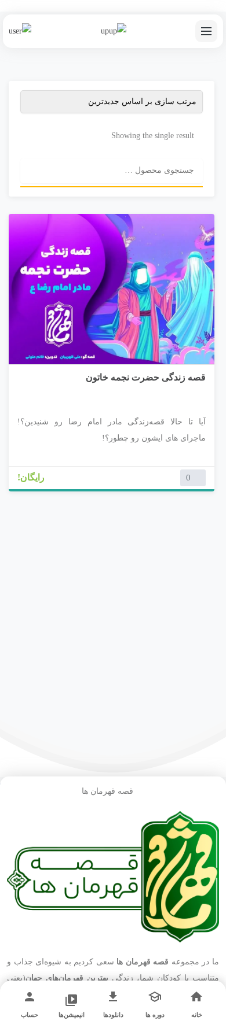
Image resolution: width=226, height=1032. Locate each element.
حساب (29, 1014)
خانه (196, 1014)
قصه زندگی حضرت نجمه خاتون (146, 377)
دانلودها (113, 1014)
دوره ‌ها (155, 1014)
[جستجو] (32, 170)
